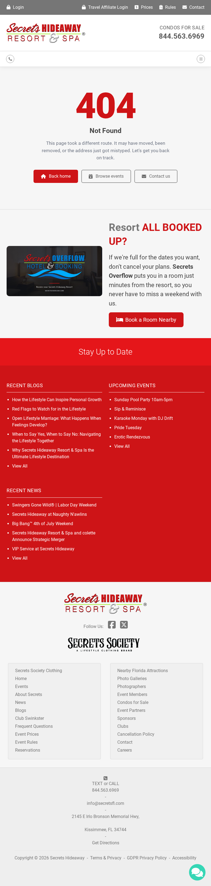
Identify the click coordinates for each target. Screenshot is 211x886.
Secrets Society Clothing (38, 670)
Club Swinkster (29, 718)
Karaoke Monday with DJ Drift (143, 418)
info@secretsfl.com (105, 803)
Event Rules (26, 742)
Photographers (131, 686)
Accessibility (184, 857)
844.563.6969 (181, 36)
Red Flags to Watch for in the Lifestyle (49, 409)
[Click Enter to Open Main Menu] (200, 59)
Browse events (110, 176)
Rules (170, 7)
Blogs (20, 710)
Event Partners (131, 710)
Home (21, 678)
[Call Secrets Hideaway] (10, 59)
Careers (124, 750)
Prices (146, 7)
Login (18, 7)
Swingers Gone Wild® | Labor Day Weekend (54, 505)
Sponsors (126, 718)
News (20, 702)
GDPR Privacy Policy (147, 857)
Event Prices (27, 734)
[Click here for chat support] (197, 872)
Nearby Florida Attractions (142, 670)
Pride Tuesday (128, 427)
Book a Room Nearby (150, 319)
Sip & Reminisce (130, 409)
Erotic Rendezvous (132, 437)
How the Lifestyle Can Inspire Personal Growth (57, 399)
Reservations (27, 750)
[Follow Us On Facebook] (112, 626)
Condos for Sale (182, 27)
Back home (60, 176)
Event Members (132, 694)
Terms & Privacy (105, 857)
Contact (196, 7)
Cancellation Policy (135, 734)
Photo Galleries (132, 678)
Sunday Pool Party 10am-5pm (143, 399)
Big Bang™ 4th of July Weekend (42, 523)
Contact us (159, 176)
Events (21, 686)
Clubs (122, 726)
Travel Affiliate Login (107, 7)
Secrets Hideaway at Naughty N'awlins (49, 514)
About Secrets (28, 694)
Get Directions (105, 842)
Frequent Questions (34, 726)
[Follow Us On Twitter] (124, 626)
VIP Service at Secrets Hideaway (43, 548)
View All (19, 466)
